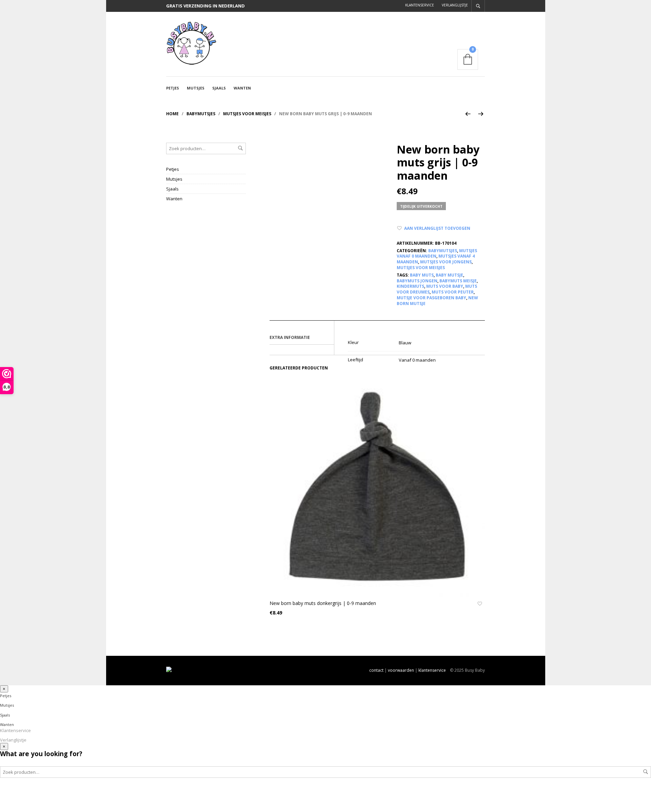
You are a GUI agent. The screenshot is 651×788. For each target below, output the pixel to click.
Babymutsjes (200, 114)
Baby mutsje (449, 275)
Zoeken (240, 148)
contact (376, 670)
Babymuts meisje (458, 281)
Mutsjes (195, 87)
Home (172, 114)
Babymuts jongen (417, 281)
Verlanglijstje (455, 5)
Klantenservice (419, 5)
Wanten (242, 87)
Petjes (172, 87)
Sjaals (219, 87)
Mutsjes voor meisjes (247, 114)
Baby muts (422, 275)
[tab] (302, 338)
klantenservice (432, 670)
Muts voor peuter (453, 292)
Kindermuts (410, 286)
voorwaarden (401, 670)
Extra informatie (290, 337)
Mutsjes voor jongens (446, 262)
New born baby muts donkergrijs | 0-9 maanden (323, 603)
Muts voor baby (444, 286)
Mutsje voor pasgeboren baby (431, 298)
